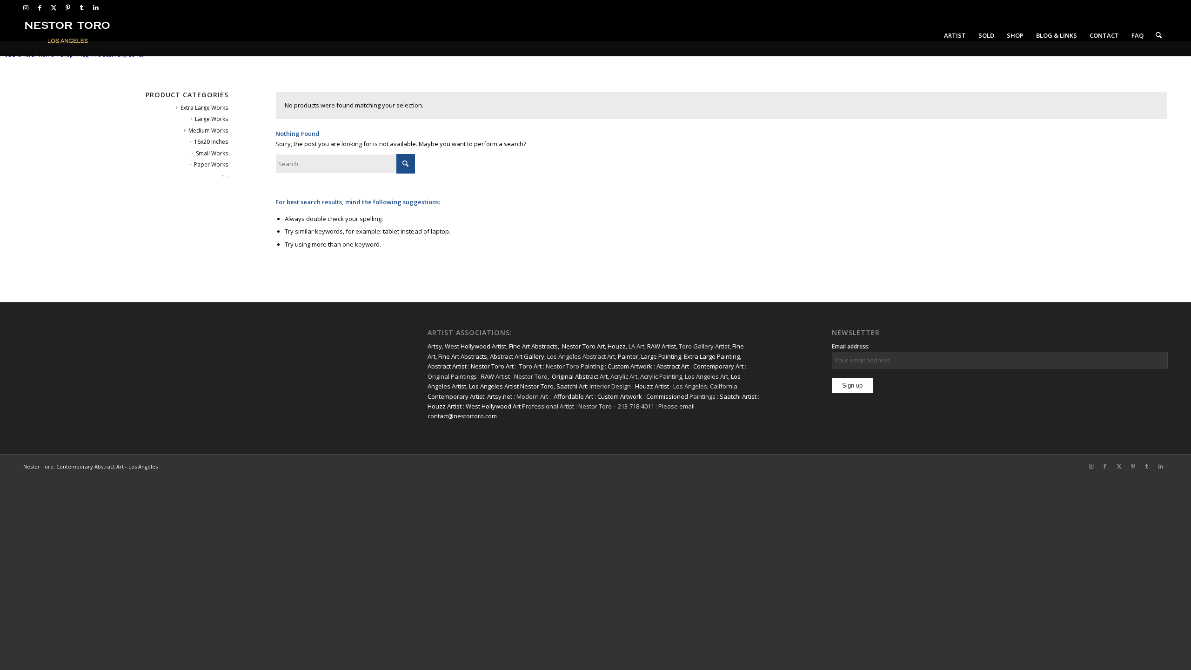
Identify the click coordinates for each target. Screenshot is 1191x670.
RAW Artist (661, 346)
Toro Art (530, 366)
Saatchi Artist (738, 396)
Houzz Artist (652, 386)
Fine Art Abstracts (533, 346)
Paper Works (211, 164)
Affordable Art (573, 396)
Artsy (435, 346)
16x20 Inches (211, 142)
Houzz (617, 346)
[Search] (1159, 35)
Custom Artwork (630, 366)
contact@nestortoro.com (462, 416)
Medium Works (208, 130)
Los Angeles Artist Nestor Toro (511, 386)
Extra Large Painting (712, 356)
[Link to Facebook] (40, 7)
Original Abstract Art (580, 376)
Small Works (212, 153)
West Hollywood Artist (475, 346)
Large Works (211, 119)
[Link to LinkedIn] (96, 7)
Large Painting (661, 356)
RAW (487, 376)
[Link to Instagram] (26, 7)
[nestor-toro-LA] (68, 35)
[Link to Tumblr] (81, 7)
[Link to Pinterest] (67, 7)
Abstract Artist (447, 366)
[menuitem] (955, 35)
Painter (628, 356)
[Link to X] (53, 7)
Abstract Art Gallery (517, 356)
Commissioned (667, 396)
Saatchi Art (571, 386)
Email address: (851, 346)
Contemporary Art (718, 366)
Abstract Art (672, 366)
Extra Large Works (204, 108)
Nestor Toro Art (583, 346)
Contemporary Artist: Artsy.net (470, 396)
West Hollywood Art (493, 406)
